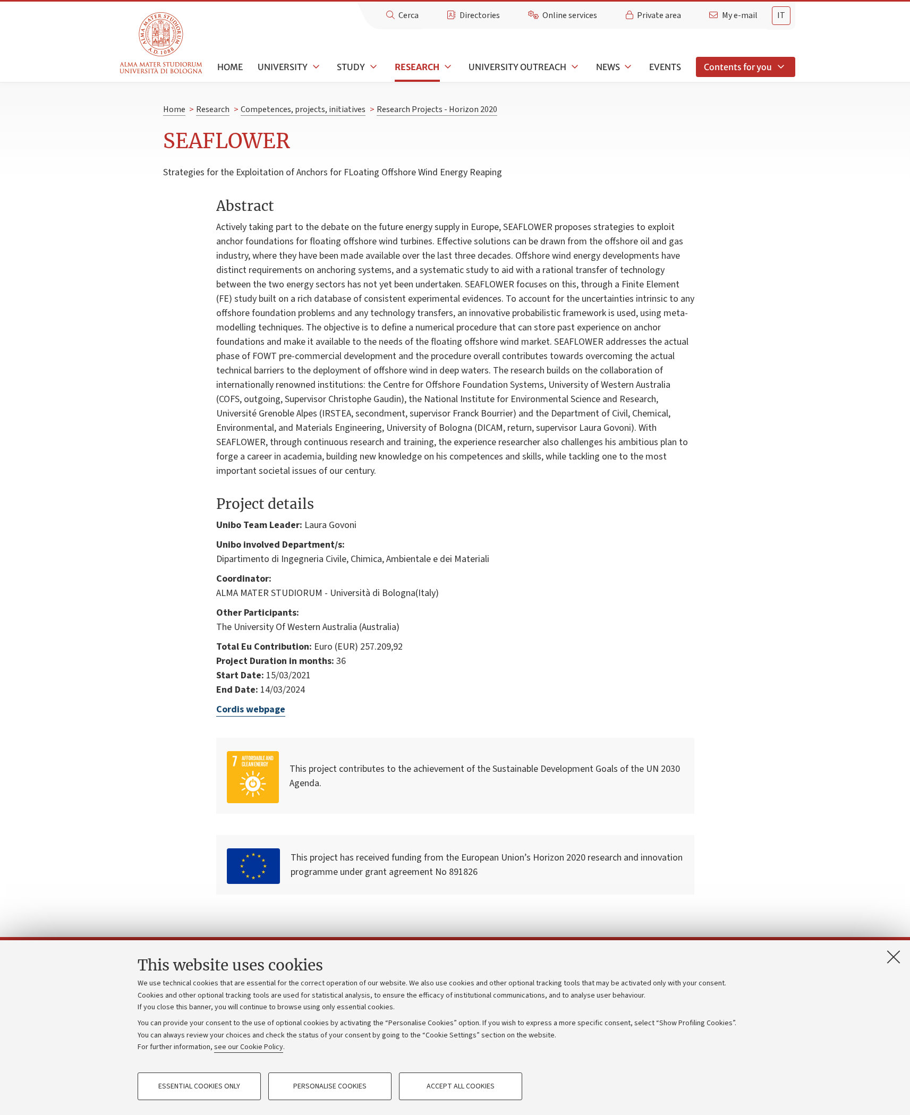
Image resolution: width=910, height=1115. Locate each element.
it (781, 15)
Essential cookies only (199, 1086)
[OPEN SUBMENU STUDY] (372, 67)
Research (417, 67)
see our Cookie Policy (248, 1047)
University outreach (517, 67)
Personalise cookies (330, 1086)
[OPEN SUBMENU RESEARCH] (446, 67)
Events (665, 67)
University (283, 67)
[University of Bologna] (161, 43)
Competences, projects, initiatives (303, 109)
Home (230, 67)
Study (351, 67)
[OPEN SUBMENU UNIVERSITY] (315, 67)
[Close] (893, 956)
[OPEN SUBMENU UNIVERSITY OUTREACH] (573, 67)
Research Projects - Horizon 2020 (437, 109)
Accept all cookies (461, 1086)
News (608, 67)
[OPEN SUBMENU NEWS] (627, 67)
